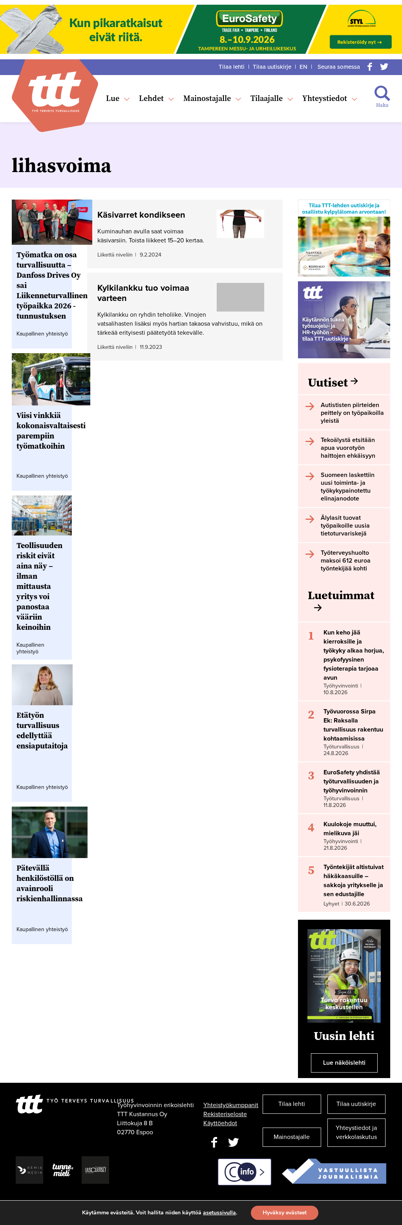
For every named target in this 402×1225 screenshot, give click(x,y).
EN (303, 66)
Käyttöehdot (220, 1123)
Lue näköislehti (344, 1063)
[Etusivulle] (54, 92)
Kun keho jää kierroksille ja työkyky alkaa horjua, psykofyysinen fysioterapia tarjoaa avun (353, 655)
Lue (112, 98)
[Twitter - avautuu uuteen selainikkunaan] (233, 1142)
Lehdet (151, 98)
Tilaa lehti (232, 66)
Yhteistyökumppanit (230, 1105)
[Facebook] (370, 66)
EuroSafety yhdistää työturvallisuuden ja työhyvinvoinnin (351, 781)
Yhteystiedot (324, 98)
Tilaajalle (266, 98)
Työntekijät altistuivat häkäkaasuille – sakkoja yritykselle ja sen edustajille (353, 880)
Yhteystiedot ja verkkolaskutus (356, 1132)
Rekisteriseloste (225, 1114)
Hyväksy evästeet (285, 1212)
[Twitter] (384, 66)
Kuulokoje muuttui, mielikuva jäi (349, 828)
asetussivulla (219, 1212)
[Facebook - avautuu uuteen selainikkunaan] (214, 1142)
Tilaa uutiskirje (272, 66)
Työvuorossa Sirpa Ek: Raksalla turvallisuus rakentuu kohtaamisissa (353, 725)
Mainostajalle (207, 98)
